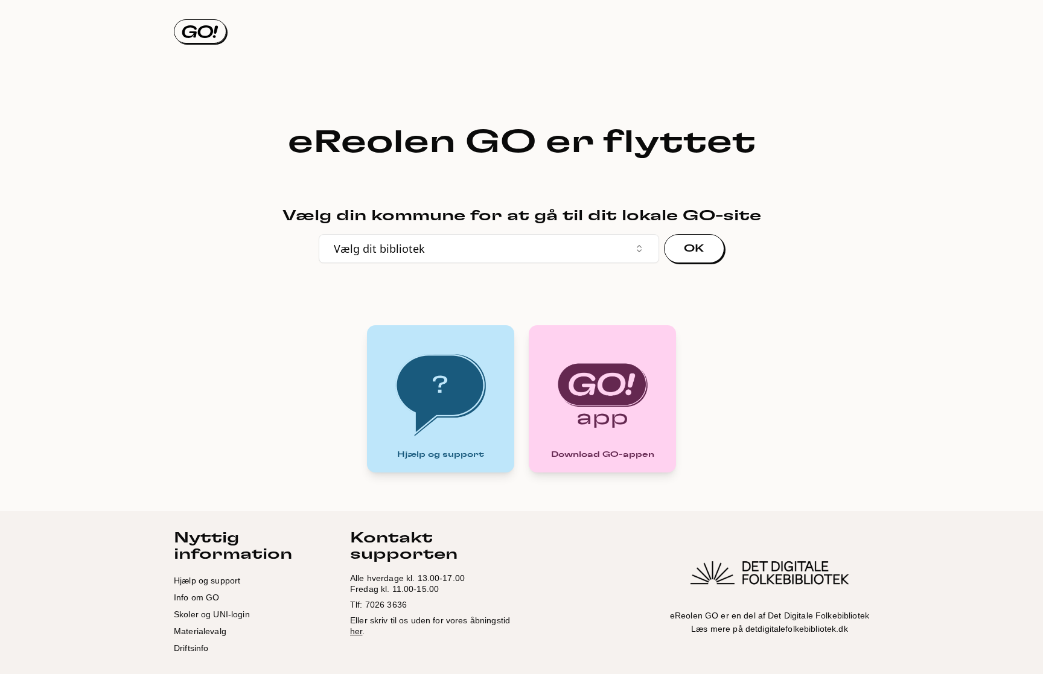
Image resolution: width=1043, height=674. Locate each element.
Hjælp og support (207, 580)
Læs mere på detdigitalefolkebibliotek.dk (769, 629)
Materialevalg (200, 631)
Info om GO (196, 597)
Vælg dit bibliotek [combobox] (379, 248)
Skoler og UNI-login (212, 614)
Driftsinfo (191, 648)
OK (694, 248)
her (356, 631)
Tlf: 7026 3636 (378, 604)
